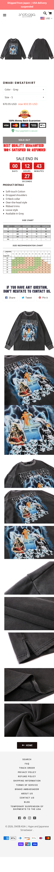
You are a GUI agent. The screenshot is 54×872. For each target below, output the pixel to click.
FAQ (27, 763)
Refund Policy (27, 776)
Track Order (27, 767)
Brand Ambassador (27, 789)
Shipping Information (27, 780)
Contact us (27, 797)
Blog (27, 802)
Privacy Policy (27, 772)
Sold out (24, 140)
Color (8, 89)
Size (7, 97)
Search (26, 759)
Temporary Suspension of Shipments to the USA (27, 808)
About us (27, 793)
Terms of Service (27, 785)
